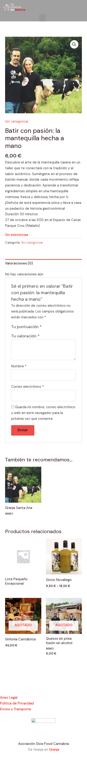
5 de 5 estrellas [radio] (66, 328)
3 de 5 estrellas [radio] (56, 328)
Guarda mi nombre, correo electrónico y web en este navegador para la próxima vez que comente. (43, 413)
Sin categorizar (17, 121)
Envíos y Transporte (15, 709)
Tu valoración (25, 336)
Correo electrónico (27, 387)
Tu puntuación (26, 326)
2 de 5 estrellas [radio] (50, 328)
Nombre (18, 366)
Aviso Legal (8, 697)
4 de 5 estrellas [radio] (60, 328)
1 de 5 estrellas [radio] (46, 328)
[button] (42, 18)
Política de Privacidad (17, 703)
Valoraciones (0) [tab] (19, 263)
